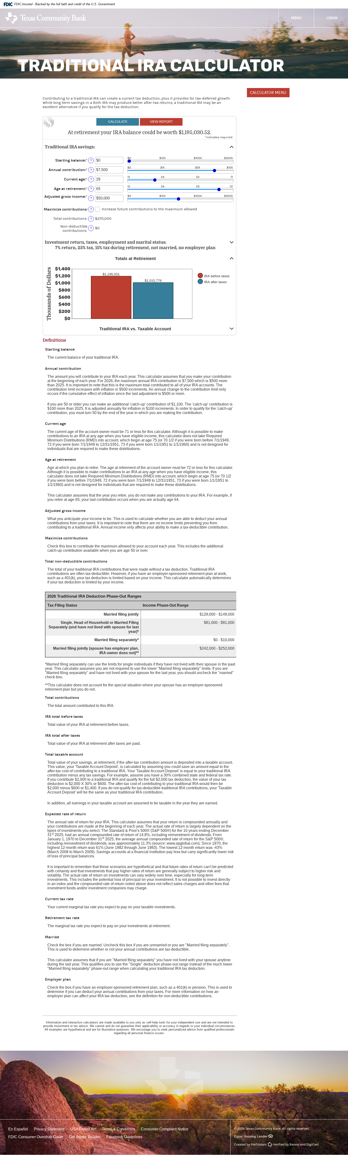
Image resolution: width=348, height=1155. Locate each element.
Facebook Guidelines (124, 1137)
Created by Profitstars (250, 1144)
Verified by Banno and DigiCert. (296, 1144)
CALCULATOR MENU (268, 92)
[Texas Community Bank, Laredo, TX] (45, 18)
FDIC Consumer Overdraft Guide (35, 1137)
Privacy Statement (49, 1129)
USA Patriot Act (83, 1129)
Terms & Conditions (118, 1129)
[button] (139, 147)
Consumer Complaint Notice (164, 1129)
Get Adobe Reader (84, 1137)
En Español (18, 1129)
